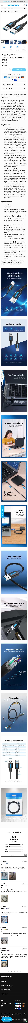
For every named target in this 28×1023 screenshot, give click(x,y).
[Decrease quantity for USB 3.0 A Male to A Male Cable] (3, 69)
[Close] (2, 507)
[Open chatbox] (25, 1020)
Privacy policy (12, 1014)
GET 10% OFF (2, 512)
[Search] (25, 8)
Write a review (12, 855)
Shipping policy (5, 1016)
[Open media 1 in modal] (24, 16)
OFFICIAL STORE (6, 1)
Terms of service (21, 1014)
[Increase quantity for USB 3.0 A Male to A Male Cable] (9, 69)
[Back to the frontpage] (1, 11)
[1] (3, 42)
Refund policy (4, 1014)
